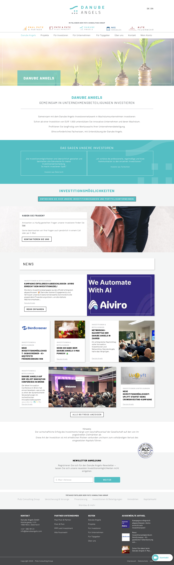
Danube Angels (28, 35)
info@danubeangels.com (31, 531)
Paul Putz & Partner (62, 519)
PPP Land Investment (63, 528)
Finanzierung (80, 499)
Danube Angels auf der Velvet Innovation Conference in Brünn (33, 379)
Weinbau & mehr (87, 505)
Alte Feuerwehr (61, 532)
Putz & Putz (59, 524)
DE (148, 8)
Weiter (107, 480)
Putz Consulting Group (29, 499)
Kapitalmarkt (150, 499)
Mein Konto (146, 35)
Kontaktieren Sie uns (36, 239)
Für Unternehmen (81, 35)
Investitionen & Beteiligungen (37, 281)
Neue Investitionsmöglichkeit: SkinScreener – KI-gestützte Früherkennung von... (142, 537)
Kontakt (132, 35)
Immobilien (132, 499)
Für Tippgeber (103, 35)
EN (152, 8)
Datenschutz (143, 561)
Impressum (131, 561)
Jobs (151, 561)
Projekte (45, 35)
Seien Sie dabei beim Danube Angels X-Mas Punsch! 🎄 (68, 351)
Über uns (119, 35)
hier (23, 225)
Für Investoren (61, 35)
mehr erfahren (35, 309)
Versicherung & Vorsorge (57, 499)
